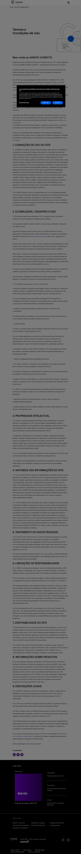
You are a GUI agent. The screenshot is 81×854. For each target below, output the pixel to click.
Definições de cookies (24, 102)
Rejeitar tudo (46, 102)
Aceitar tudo (58, 102)
